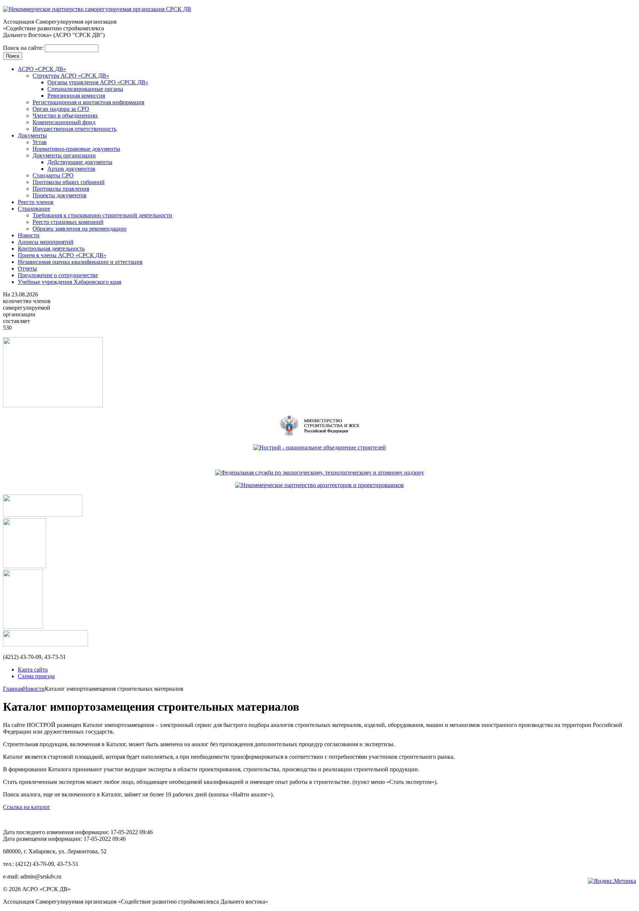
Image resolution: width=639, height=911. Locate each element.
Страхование (34, 208)
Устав (40, 142)
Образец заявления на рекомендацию (79, 228)
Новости (29, 235)
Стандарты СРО (53, 175)
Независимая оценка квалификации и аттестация (80, 262)
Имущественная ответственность (74, 129)
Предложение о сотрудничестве (58, 275)
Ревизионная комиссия (76, 95)
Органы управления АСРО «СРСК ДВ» (97, 82)
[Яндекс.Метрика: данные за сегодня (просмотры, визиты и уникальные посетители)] (612, 881)
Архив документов (71, 169)
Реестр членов (36, 202)
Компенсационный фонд (64, 122)
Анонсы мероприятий (46, 242)
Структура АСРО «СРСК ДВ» (71, 75)
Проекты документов (60, 195)
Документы (32, 135)
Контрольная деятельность (51, 248)
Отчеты (27, 268)
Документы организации (64, 155)
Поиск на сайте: (24, 48)
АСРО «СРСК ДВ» (42, 69)
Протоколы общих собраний (69, 182)
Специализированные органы (85, 89)
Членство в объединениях (65, 115)
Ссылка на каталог (26, 807)
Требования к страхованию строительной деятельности (102, 215)
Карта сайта (33, 669)
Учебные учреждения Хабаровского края (69, 282)
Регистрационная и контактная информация (88, 102)
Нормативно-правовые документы (76, 149)
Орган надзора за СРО (61, 109)
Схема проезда (36, 676)
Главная (13, 689)
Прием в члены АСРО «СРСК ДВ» (62, 255)
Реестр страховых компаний (68, 222)
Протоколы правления (61, 189)
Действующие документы (79, 162)
